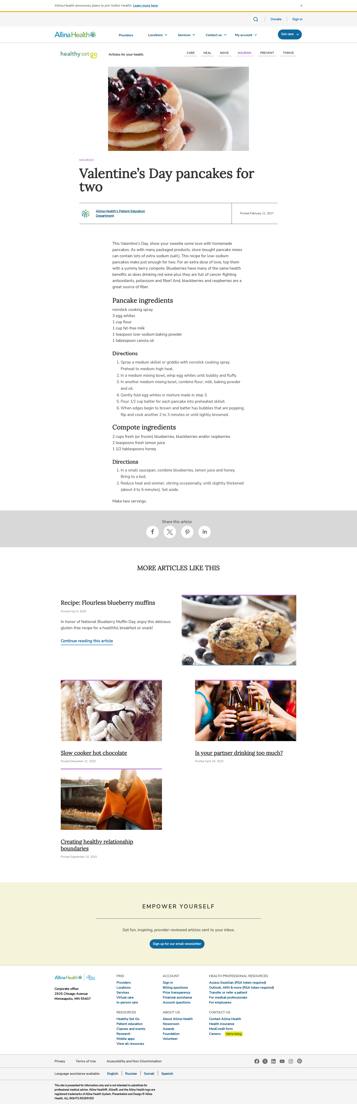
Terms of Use (86, 1061)
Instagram (291, 1061)
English (112, 1073)
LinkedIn (273, 1061)
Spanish (167, 1073)
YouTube (282, 1061)
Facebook (256, 1061)
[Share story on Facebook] (152, 532)
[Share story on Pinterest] (187, 532)
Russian (131, 1073)
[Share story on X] (170, 532)
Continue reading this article (87, 641)
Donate (276, 19)
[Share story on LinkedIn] (205, 532)
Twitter (265, 1061)
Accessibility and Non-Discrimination (134, 1061)
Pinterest (299, 1061)
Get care (287, 34)
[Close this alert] (301, 5)
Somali (149, 1073)
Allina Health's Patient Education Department (120, 213)
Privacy (60, 1061)
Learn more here (145, 5)
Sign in (297, 19)
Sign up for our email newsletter (177, 944)
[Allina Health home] (75, 35)
